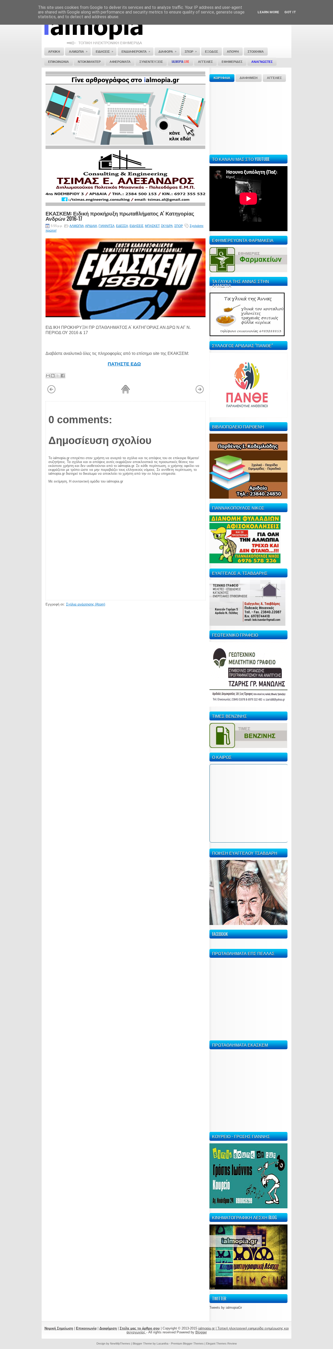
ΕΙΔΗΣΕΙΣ (136, 226)
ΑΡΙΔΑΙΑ (91, 226)
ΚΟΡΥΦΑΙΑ (222, 78)
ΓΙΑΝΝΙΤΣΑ (106, 226)
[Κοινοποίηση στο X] (57, 375)
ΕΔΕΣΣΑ (122, 226)
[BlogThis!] (52, 375)
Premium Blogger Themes (187, 1343)
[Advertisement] (248, 117)
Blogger (201, 1332)
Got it (290, 12)
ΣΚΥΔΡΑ (167, 226)
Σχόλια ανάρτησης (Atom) (85, 604)
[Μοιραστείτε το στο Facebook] (62, 375)
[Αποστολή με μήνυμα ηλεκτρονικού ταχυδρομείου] (47, 375)
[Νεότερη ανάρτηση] (51, 392)
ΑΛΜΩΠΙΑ (76, 226)
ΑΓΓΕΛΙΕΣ (274, 78)
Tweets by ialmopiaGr (225, 1307)
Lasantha (162, 1343)
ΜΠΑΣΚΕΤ (152, 226)
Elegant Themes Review (221, 1343)
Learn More (268, 12)
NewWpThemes (120, 1343)
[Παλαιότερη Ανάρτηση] (199, 392)
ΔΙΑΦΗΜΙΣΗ (249, 78)
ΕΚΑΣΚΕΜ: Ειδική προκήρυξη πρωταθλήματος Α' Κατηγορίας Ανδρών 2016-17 (120, 216)
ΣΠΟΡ (178, 226)
